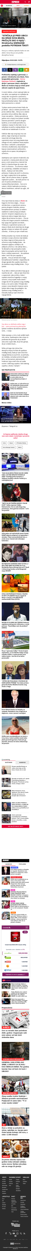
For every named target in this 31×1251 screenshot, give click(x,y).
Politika (4, 1179)
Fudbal (17, 1179)
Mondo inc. (23, 1197)
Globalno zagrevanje (14, 1201)
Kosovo (4, 1191)
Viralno (26, 1177)
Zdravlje (4, 1204)
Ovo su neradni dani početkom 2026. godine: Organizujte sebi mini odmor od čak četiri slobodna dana (14, 1034)
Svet (13, 1196)
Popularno (22, 864)
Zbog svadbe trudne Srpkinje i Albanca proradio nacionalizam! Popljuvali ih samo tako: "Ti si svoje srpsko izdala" (15, 1099)
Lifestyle (6, 1196)
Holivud (11, 1183)
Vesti (4, 1177)
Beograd (4, 1187)
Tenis (17, 1183)
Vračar (4, 443)
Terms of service (24, 1216)
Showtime (18, 1190)
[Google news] (15, 1236)
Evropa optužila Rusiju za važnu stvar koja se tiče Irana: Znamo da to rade (19, 768)
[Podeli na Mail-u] (26, 70)
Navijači (18, 1188)
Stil (3, 1200)
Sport (18, 1177)
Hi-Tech (4, 1206)
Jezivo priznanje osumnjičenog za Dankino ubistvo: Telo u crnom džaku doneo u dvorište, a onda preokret (20, 818)
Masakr (11, 443)
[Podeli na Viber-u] (15, 70)
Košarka (18, 1181)
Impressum (23, 1200)
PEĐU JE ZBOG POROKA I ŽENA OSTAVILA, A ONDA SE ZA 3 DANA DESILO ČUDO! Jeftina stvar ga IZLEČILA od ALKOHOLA (20, 806)
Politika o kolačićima (22, 1207)
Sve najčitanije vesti (15, 826)
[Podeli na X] (10, 70)
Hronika (4, 1183)
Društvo (4, 1181)
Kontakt (22, 1202)
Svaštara (25, 1181)
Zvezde (10, 1181)
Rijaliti (10, 1179)
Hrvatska (13, 1204)
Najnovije (22, 762)
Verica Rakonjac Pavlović (13, 80)
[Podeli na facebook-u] (4, 70)
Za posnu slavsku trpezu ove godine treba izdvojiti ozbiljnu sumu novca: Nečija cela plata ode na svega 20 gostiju (14, 1163)
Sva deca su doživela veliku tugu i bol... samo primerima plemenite (14, 325)
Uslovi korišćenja (24, 1209)
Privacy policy (23, 1214)
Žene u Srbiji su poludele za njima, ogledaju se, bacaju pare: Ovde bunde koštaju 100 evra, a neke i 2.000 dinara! (15, 1131)
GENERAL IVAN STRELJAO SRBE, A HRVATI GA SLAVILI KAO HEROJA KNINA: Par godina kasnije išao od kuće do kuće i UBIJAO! (15, 1066)
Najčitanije (8, 762)
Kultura (4, 1208)
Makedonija (14, 1209)
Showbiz (12, 1177)
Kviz (10, 1185)
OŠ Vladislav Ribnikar (21, 443)
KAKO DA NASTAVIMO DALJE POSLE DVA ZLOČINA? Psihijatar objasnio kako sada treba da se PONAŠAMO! (19, 395)
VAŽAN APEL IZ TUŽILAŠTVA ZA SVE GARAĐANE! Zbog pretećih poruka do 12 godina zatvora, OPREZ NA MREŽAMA (19, 386)
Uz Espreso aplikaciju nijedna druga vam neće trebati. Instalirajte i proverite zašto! (15, 436)
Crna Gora (13, 1207)
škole (23, 201)
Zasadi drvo (5, 1189)
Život (3, 1198)
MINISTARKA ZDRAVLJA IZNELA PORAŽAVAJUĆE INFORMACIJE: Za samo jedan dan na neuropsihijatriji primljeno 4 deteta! (19, 377)
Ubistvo (20, 447)
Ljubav (3, 1202)
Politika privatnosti (22, 1212)
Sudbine (4, 1193)
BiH (12, 1206)
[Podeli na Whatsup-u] (21, 70)
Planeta (13, 1198)
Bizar (24, 1179)
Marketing (22, 1204)
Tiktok (24, 1183)
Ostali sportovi (18, 1186)
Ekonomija (4, 1185)
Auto (12, 1211)
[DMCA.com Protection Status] (15, 1244)
